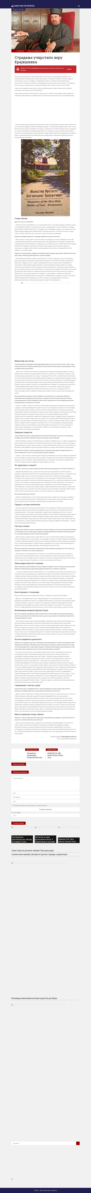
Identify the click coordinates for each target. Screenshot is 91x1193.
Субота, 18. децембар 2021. (34, 51)
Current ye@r (16, 812)
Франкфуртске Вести (69, 736)
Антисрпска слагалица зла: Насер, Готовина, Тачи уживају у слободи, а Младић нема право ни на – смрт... (22, 843)
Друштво (15, 9)
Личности (21, 9)
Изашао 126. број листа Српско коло (67, 840)
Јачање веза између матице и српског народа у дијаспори (39, 854)
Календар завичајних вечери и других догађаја (34, 998)
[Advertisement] (45, 110)
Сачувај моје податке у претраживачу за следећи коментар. (30, 805)
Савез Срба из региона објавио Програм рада (32, 850)
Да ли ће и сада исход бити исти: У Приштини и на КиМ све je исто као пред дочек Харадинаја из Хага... (45, 843)
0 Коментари (20, 51)
